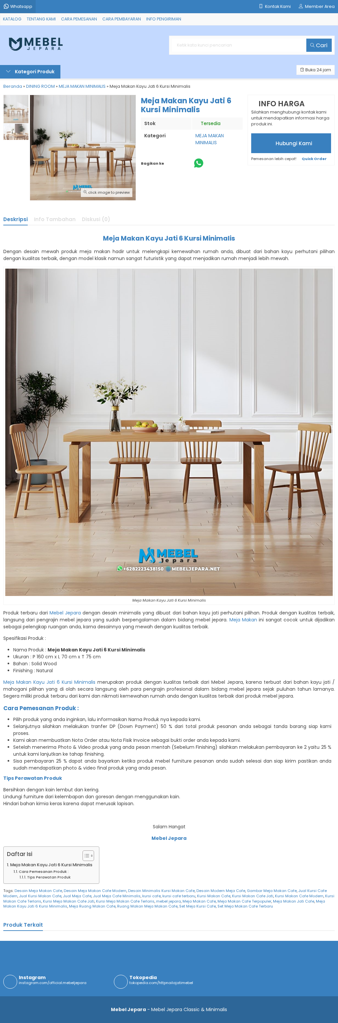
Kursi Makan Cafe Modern (299, 896)
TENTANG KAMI (41, 19)
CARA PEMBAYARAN (121, 19)
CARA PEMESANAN (79, 19)
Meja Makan (243, 619)
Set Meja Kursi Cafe (197, 906)
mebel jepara (168, 901)
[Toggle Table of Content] (85, 855)
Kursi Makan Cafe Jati (252, 896)
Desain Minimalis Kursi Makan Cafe (161, 890)
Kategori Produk (34, 71)
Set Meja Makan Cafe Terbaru (245, 906)
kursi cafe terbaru (178, 896)
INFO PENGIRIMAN (163, 19)
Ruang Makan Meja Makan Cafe (147, 906)
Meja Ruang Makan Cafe (92, 906)
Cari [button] (321, 45)
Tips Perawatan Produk (49, 877)
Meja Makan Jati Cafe (293, 901)
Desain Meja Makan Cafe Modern (95, 890)
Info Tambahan (55, 219)
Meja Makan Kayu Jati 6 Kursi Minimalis (49, 682)
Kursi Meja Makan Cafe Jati (68, 901)
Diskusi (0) (96, 219)
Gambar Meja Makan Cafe (272, 890)
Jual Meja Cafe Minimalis (117, 896)
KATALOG (12, 19)
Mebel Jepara (65, 613)
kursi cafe (151, 896)
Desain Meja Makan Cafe (38, 890)
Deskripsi (15, 219)
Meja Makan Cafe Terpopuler (244, 901)
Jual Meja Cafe (77, 896)
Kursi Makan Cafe (213, 896)
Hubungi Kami (293, 143)
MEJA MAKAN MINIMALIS (209, 139)
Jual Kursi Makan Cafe (40, 896)
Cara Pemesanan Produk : (44, 871)
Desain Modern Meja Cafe (220, 890)
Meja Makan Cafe (199, 901)
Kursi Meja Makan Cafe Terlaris (125, 901)
